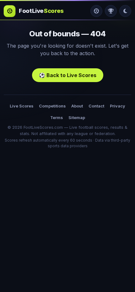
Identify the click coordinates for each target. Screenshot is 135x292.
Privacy (117, 106)
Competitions (52, 106)
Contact (96, 106)
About (77, 106)
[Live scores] (96, 11)
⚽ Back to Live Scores (67, 75)
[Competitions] (111, 11)
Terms (56, 117)
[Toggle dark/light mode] (125, 11)
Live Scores (21, 106)
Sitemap (76, 117)
